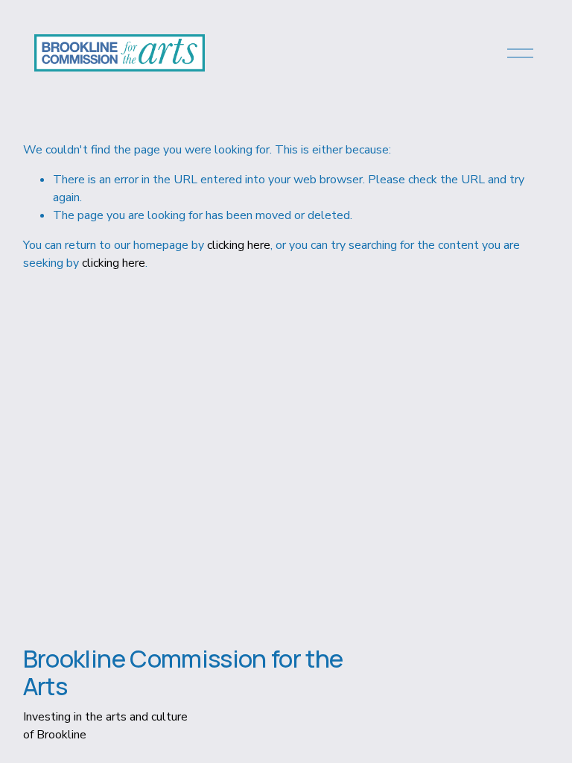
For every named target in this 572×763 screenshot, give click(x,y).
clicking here (238, 245)
